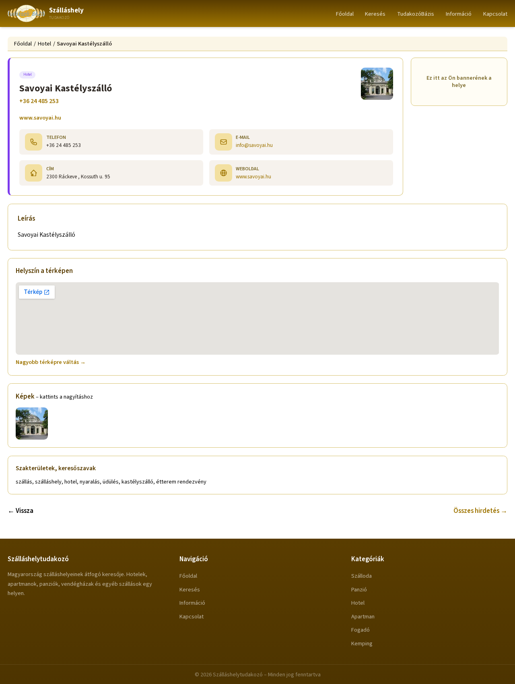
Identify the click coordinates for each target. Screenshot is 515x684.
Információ (459, 14)
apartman (363, 616)
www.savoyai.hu (40, 118)
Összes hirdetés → (480, 511)
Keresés (375, 14)
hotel (358, 603)
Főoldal (345, 14)
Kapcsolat (495, 14)
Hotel (44, 43)
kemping (362, 643)
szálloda (361, 576)
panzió (359, 589)
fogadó (360, 630)
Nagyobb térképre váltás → (51, 362)
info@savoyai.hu (254, 145)
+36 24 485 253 (39, 101)
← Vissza (20, 511)
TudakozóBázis (415, 14)
